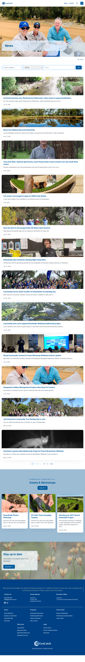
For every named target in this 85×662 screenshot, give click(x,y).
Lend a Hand (59, 618)
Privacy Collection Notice (50, 630)
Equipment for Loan (22, 635)
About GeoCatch (8, 613)
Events (71, 3)
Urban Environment (35, 618)
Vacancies (7, 620)
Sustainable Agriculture (36, 613)
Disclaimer (46, 632)
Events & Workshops (62, 613)
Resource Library (22, 630)
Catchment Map (8, 618)
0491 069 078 (8, 597)
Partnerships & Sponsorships (64, 615)
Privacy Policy (47, 627)
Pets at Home (34, 620)
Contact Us (7, 594)
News (66, 3)
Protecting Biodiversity (36, 615)
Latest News (20, 627)
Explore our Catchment (10, 615)
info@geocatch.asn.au (10, 599)
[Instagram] (7, 603)
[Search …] (77, 3)
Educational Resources (23, 632)
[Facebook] (5, 603)
